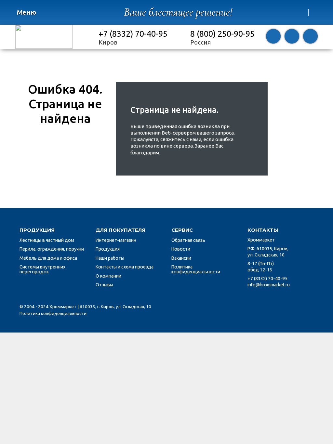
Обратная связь (188, 240)
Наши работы (110, 258)
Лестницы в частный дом (47, 240)
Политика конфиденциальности (195, 269)
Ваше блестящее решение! (178, 12)
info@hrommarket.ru (268, 284)
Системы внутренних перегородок (42, 269)
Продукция (108, 249)
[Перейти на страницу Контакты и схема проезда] (310, 37)
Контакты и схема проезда (124, 266)
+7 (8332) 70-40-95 (133, 33)
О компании (108, 276)
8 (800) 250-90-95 (222, 33)
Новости (180, 249)
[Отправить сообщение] (292, 37)
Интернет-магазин (116, 240)
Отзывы (104, 284)
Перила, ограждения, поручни (52, 249)
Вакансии (181, 258)
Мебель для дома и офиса (48, 258)
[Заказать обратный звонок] (273, 37)
